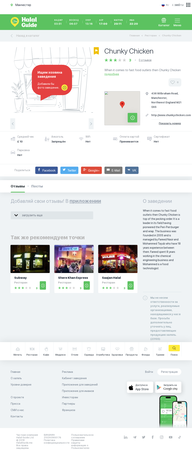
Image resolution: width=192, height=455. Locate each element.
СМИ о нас (17, 410)
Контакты (17, 416)
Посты (37, 186)
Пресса (15, 403)
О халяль (16, 378)
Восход (74, 22)
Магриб (118, 22)
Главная (135, 35)
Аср (103, 22)
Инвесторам (70, 397)
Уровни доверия (21, 384)
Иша (134, 22)
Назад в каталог (28, 35)
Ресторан (151, 35)
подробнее (111, 74)
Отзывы (18, 186)
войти (179, 5)
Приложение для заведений (80, 384)
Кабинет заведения (74, 378)
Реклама (67, 371)
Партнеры (68, 403)
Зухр (89, 22)
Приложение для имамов (78, 390)
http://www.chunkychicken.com (171, 115)
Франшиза (68, 410)
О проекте (17, 397)
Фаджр (58, 22)
